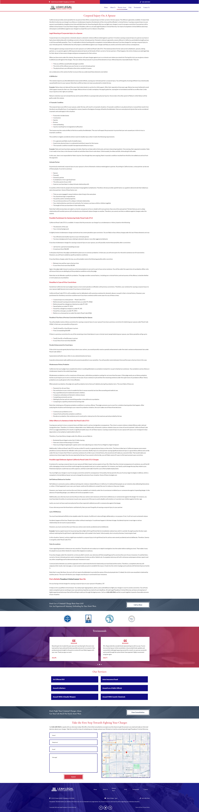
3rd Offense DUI (58, 679)
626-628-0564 (146, 2)
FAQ (125, 789)
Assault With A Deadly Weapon (64, 697)
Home (95, 789)
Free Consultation (138, 712)
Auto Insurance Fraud (110, 679)
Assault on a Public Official (112, 688)
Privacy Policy (146, 807)
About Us (105, 789)
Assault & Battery (59, 688)
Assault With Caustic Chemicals (113, 697)
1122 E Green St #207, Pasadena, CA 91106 (63, 2)
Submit (73, 777)
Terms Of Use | (139, 807)
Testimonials (135, 789)
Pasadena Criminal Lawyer (69, 579)
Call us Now (138, 605)
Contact (146, 789)
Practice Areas (114, 789)
